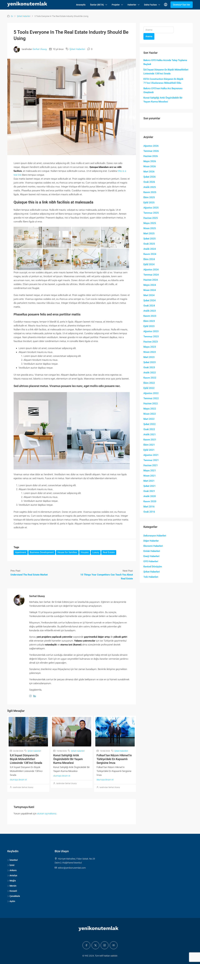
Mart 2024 (149, 295)
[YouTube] (114, 945)
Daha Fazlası (150, 4)
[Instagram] (104, 945)
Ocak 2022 (149, 429)
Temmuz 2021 (151, 460)
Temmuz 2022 (151, 398)
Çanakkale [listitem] (15, 896)
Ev (12, 16)
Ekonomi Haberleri (153, 546)
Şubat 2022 (149, 424)
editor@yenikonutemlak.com (72, 868)
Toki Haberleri (150, 576)
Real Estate (109, 552)
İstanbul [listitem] (14, 860)
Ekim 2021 (149, 444)
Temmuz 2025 (151, 212)
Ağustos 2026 (151, 145)
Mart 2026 (149, 171)
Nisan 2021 (149, 475)
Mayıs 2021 (149, 470)
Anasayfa (80, 4)
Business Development (42, 552)
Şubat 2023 (149, 362)
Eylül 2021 (149, 450)
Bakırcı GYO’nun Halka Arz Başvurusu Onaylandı (162, 90)
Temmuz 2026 (151, 151)
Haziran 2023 (150, 341)
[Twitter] (95, 945)
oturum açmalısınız (46, 813)
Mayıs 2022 (149, 408)
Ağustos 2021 (151, 455)
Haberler (132, 4)
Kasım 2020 (149, 501)
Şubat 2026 (149, 176)
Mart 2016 (149, 506)
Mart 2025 (149, 233)
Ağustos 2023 (151, 331)
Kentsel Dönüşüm (152, 566)
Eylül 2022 (149, 388)
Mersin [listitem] (13, 886)
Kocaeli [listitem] (13, 891)
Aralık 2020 (149, 496)
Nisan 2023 (149, 352)
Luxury (95, 552)
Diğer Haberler (151, 540)
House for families (67, 552)
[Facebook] (86, 945)
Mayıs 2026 (149, 161)
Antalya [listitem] (13, 875)
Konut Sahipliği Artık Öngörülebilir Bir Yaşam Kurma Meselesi (68, 759)
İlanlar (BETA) (97, 4)
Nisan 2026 (149, 166)
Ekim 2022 (149, 383)
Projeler (116, 4)
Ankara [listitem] (13, 870)
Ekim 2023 (149, 321)
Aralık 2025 (149, 187)
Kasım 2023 (149, 316)
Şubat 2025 (149, 238)
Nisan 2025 (149, 228)
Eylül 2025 (149, 202)
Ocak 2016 (149, 511)
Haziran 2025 (150, 218)
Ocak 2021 (149, 491)
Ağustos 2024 (151, 269)
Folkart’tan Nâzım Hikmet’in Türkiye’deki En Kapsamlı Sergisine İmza (114, 759)
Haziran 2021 (150, 465)
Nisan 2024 (149, 290)
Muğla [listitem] (13, 880)
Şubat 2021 (149, 486)
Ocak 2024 (149, 305)
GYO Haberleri (150, 561)
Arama (148, 36)
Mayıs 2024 (149, 285)
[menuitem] (165, 4)
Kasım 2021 (149, 439)
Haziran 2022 (150, 403)
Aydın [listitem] (12, 901)
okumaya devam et (18, 779)
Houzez (85, 552)
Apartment (20, 552)
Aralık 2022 (149, 372)
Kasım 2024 (149, 254)
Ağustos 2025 (151, 207)
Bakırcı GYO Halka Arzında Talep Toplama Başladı (165, 62)
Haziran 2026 (150, 156)
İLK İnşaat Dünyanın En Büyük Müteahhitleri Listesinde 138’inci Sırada (26, 759)
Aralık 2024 (149, 249)
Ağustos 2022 (151, 393)
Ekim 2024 (149, 259)
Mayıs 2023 (149, 346)
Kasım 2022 (149, 377)
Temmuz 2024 (151, 274)
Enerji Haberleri (151, 556)
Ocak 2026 (149, 182)
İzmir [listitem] (12, 865)
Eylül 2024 (149, 264)
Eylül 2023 (149, 326)
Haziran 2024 (150, 279)
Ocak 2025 (149, 243)
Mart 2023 (149, 357)
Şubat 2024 (149, 300)
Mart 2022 (149, 419)
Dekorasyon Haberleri (154, 535)
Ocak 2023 (149, 367)
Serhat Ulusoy (40, 49)
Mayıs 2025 (149, 223)
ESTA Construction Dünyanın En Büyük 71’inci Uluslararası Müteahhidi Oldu (163, 81)
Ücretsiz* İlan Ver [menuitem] (181, 4)
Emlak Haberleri (151, 551)
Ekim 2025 (149, 197)
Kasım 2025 (149, 192)
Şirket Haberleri (23, 16)
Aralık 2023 (149, 310)
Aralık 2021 (149, 434)
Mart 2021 (149, 480)
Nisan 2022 (149, 413)
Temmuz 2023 (151, 336)
